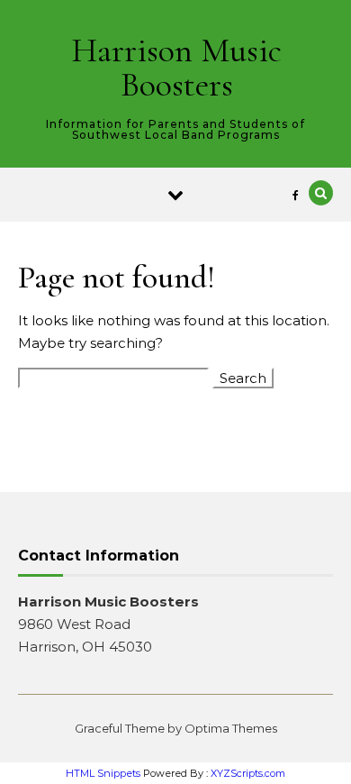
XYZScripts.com (248, 773)
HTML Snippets (103, 773)
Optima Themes (230, 728)
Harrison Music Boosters (176, 67)
